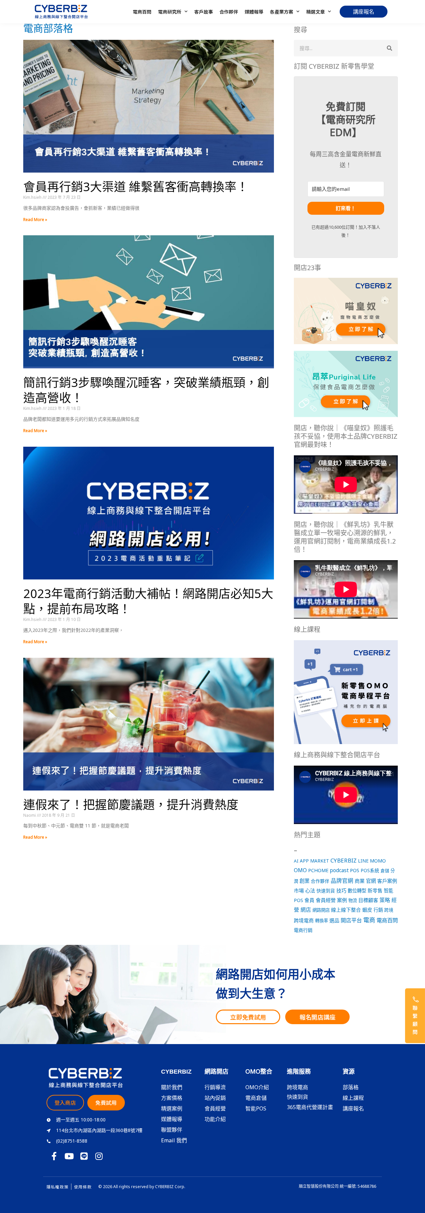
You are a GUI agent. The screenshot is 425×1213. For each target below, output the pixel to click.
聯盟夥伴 (171, 1129)
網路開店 (321, 910)
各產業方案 (281, 11)
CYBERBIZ (343, 860)
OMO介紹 (257, 1087)
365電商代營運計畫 (310, 1107)
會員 (309, 900)
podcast (339, 870)
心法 (310, 890)
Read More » (35, 219)
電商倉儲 (256, 1097)
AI (296, 861)
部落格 (351, 1087)
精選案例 (171, 1108)
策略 (385, 900)
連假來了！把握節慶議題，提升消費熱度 (130, 804)
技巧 (341, 890)
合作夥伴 (228, 11)
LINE (363, 861)
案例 (342, 900)
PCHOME (318, 870)
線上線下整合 (346, 909)
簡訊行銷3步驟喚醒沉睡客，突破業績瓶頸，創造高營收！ (146, 390)
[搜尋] (389, 48)
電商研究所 (169, 11)
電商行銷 (303, 930)
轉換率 (321, 921)
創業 (304, 880)
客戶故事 (203, 11)
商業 (360, 880)
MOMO (378, 860)
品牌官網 (342, 880)
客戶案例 (387, 880)
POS (354, 870)
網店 (305, 909)
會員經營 (326, 900)
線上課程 (353, 1097)
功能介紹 (215, 1119)
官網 (371, 880)
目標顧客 (368, 900)
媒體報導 (254, 11)
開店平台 (351, 920)
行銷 (378, 910)
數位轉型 (357, 890)
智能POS (255, 1108)
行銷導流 (215, 1087)
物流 (352, 900)
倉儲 (385, 870)
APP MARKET (314, 861)
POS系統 (370, 870)
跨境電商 (304, 920)
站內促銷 (215, 1097)
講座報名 (353, 1108)
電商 (369, 920)
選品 (334, 920)
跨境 (388, 910)
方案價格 (171, 1097)
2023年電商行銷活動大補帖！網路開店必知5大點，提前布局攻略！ (148, 601)
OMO (300, 870)
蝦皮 (367, 909)
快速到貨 (325, 890)
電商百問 (142, 11)
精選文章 (315, 11)
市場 (299, 890)
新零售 (375, 890)
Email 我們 (174, 1140)
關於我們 (171, 1087)
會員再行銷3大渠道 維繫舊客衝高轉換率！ (135, 187)
